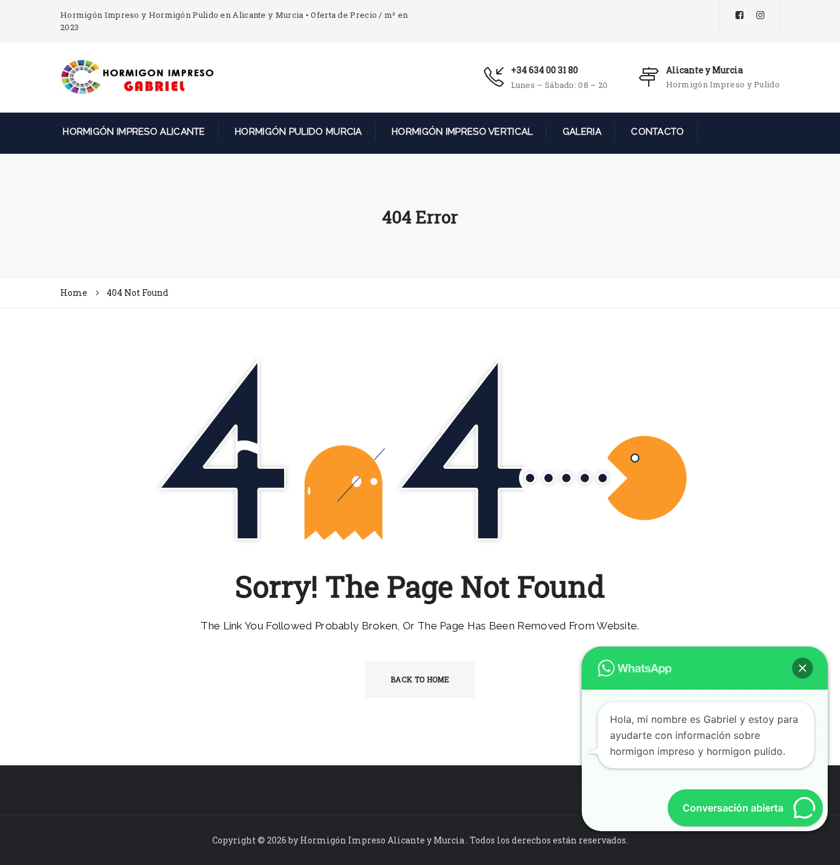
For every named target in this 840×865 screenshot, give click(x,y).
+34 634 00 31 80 (544, 70)
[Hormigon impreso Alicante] (137, 76)
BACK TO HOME (420, 679)
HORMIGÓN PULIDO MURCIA (297, 131)
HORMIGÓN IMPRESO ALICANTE (132, 131)
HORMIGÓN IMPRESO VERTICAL (461, 131)
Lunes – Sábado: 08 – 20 (559, 84)
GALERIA (580, 131)
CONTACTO (656, 131)
